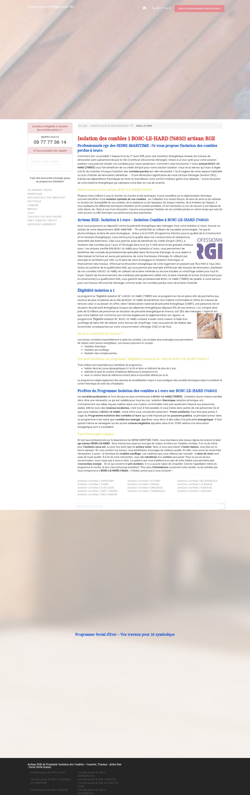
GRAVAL (143, 484)
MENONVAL (145, 487)
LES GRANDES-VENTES (40, 190)
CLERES (93, 484)
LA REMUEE (195, 484)
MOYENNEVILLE (91, 791)
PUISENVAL (195, 487)
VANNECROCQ (91, 774)
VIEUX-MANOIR (97, 494)
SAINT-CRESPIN (98, 491)
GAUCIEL (49, 790)
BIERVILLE (32, 209)
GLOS (47, 772)
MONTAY (97, 779)
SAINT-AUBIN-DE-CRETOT (42, 220)
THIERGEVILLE (146, 491)
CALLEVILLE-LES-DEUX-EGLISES (45, 216)
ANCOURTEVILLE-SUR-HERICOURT (46, 197)
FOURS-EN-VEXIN (98, 784)
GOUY (31, 213)
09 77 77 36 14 (163, 8)
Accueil (82, 125)
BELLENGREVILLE (198, 481)
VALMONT (195, 491)
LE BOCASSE (96, 487)
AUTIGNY (144, 481)
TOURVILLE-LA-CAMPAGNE (51, 781)
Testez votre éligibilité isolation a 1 (199, 8)
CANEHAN (33, 205)
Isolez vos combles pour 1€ (51, 6)
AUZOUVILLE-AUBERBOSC (42, 224)
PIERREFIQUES (35, 194)
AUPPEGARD (96, 481)
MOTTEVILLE (34, 201)
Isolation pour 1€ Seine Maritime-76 (112, 125)
